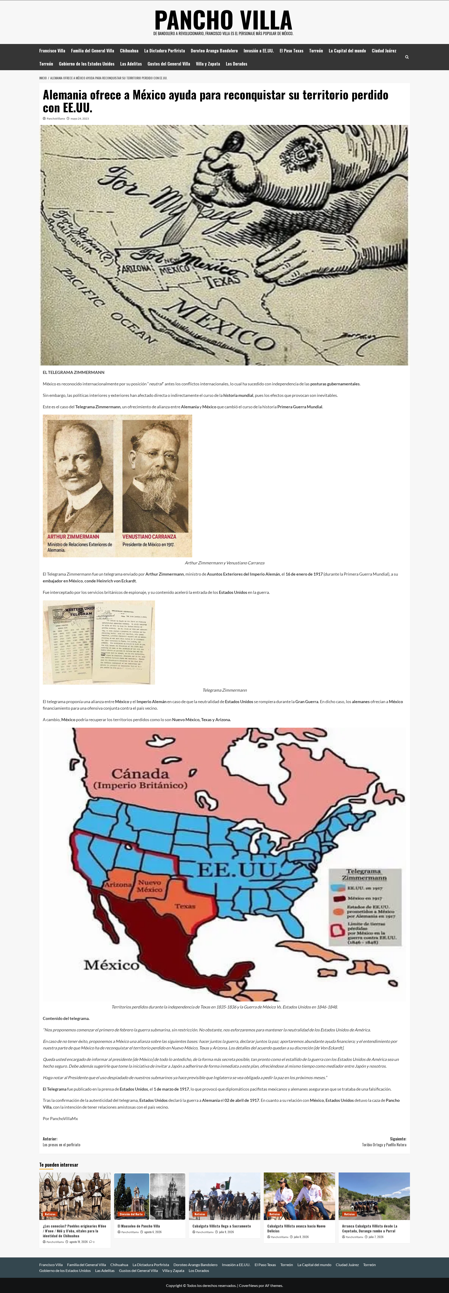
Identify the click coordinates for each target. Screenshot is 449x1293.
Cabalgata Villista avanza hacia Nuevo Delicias (296, 1228)
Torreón (316, 50)
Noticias (50, 1214)
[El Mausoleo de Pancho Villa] (149, 1196)
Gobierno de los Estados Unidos (86, 64)
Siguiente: (384, 1142)
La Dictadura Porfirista (164, 50)
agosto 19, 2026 (78, 1242)
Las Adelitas (131, 64)
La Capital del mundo (347, 50)
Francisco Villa (52, 50)
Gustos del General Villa (169, 64)
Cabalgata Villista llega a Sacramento (221, 1225)
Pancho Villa (223, 19)
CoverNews (248, 1285)
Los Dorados (236, 64)
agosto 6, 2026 (153, 1232)
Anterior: (61, 1142)
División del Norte (131, 1214)
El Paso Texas (291, 50)
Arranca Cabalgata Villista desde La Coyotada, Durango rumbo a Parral (369, 1228)
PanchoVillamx (56, 118)
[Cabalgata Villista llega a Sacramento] (224, 1196)
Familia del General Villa (92, 50)
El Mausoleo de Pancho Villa (139, 1225)
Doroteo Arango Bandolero (214, 50)
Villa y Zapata (208, 64)
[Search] (407, 57)
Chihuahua (129, 50)
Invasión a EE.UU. (259, 50)
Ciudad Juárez (384, 50)
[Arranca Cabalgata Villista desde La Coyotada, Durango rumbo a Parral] (374, 1196)
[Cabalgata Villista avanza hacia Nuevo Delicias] (299, 1196)
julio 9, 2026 (226, 1232)
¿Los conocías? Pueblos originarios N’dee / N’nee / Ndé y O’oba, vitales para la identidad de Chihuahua (74, 1230)
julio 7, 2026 (376, 1237)
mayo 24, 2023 (80, 118)
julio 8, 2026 (301, 1237)
